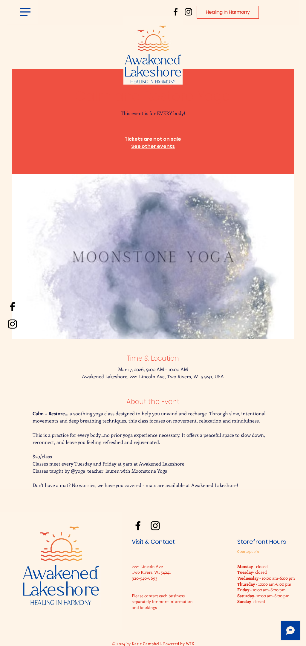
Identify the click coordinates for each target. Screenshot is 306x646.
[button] (25, 12)
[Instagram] (188, 12)
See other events (153, 146)
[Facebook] (175, 12)
